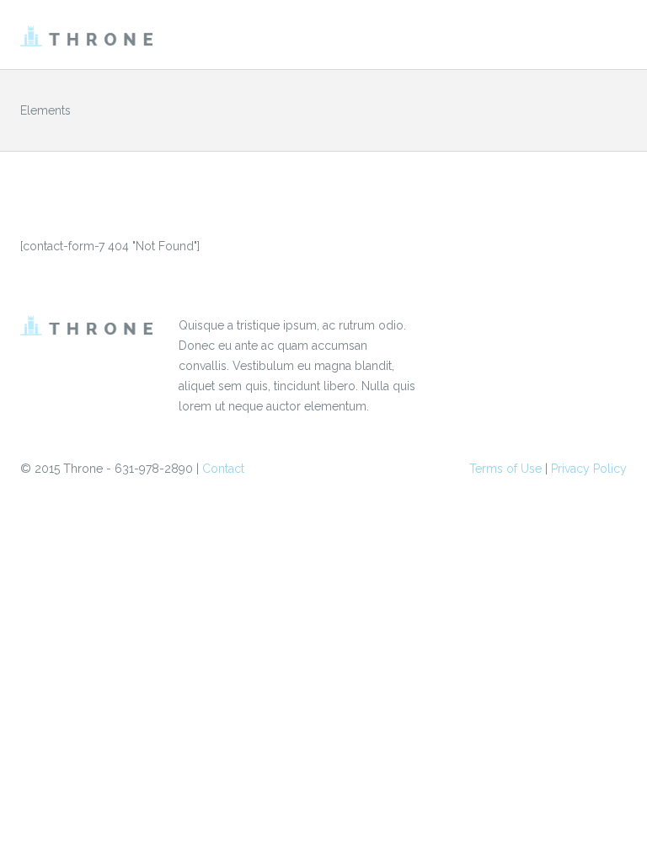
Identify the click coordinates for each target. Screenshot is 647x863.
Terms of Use (505, 468)
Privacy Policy (589, 468)
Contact (223, 468)
